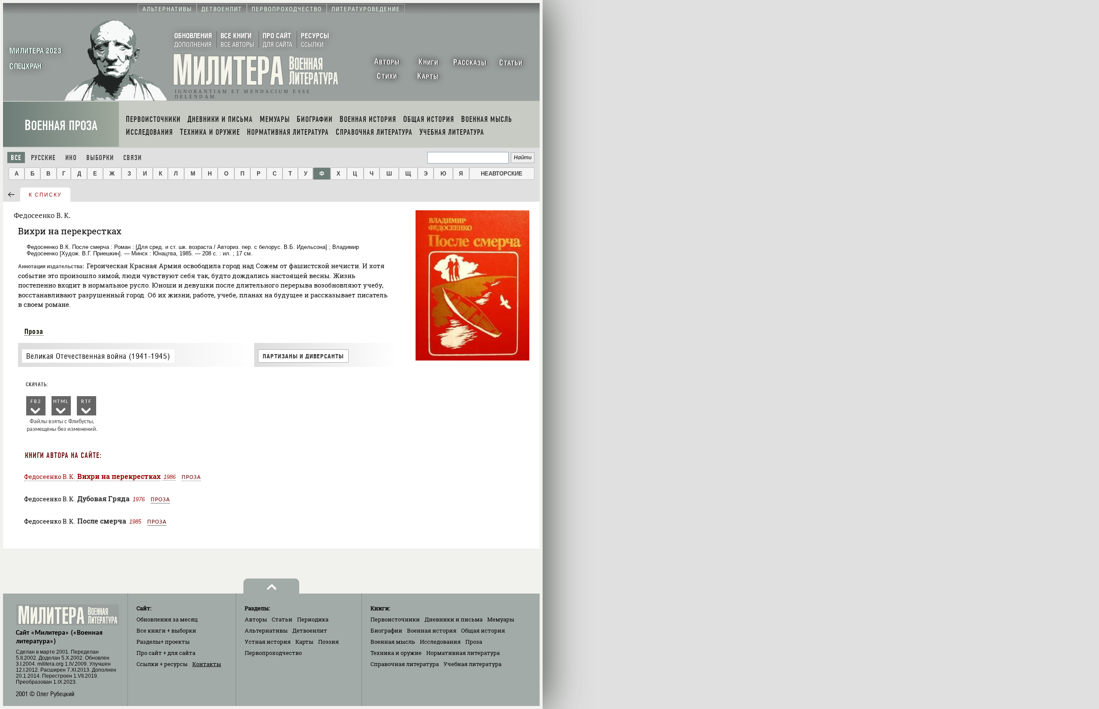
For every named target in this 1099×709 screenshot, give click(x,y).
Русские (43, 157)
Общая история (483, 630)
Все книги (166, 630)
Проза (33, 331)
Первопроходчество (273, 653)
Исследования (440, 641)
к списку (45, 195)
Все (16, 157)
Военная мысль (392, 641)
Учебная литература (472, 664)
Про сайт (166, 653)
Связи (132, 157)
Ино (71, 157)
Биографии (386, 630)
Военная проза (60, 125)
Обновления (167, 619)
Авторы (256, 619)
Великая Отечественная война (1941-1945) (98, 356)
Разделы (163, 641)
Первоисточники (395, 619)
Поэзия (328, 641)
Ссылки (162, 664)
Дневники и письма (454, 619)
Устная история (268, 641)
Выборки (100, 157)
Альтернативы (266, 630)
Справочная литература (404, 664)
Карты (304, 641)
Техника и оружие (396, 653)
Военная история (431, 630)
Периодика (312, 619)
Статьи (282, 619)
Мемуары (500, 619)
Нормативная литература (463, 653)
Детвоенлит (309, 630)
